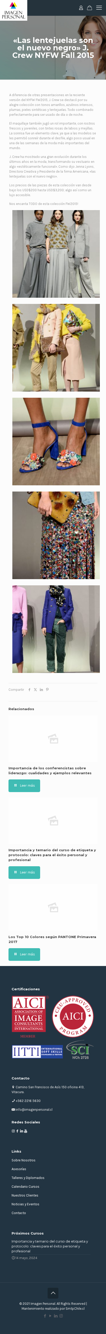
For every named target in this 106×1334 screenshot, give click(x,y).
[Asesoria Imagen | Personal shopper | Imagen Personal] (13, 8)
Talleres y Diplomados (28, 1178)
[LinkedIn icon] (56, 1316)
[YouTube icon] (50, 1316)
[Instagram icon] (61, 1316)
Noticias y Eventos (25, 1204)
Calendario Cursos (25, 1187)
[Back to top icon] (53, 1293)
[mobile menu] (99, 7)
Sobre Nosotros (24, 1160)
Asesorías (19, 1169)
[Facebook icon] (45, 1316)
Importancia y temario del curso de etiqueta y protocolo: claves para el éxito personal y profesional (52, 855)
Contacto (19, 1213)
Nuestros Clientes (25, 1195)
